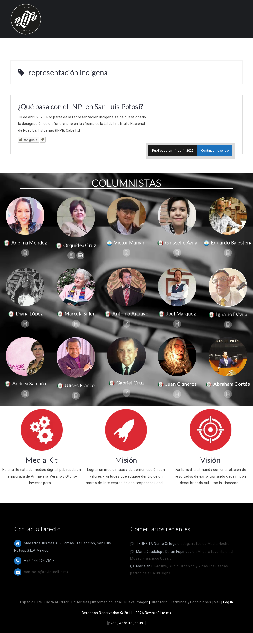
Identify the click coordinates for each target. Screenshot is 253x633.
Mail (217, 602)
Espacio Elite (31, 602)
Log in (228, 602)
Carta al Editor (56, 602)
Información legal (107, 602)
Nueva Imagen (136, 602)
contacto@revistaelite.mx (46, 572)
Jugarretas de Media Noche (206, 544)
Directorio (159, 602)
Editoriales (80, 602)
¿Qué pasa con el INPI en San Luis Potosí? (80, 106)
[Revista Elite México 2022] (25, 19)
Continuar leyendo (215, 150)
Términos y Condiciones (190, 602)
